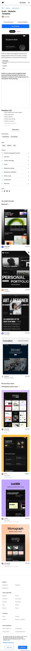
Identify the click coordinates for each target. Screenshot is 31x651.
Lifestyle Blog (5, 136)
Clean (3, 145)
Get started (23, 2)
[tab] (15, 61)
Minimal (9, 145)
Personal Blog (14, 136)
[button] (29, 2)
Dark (14, 145)
